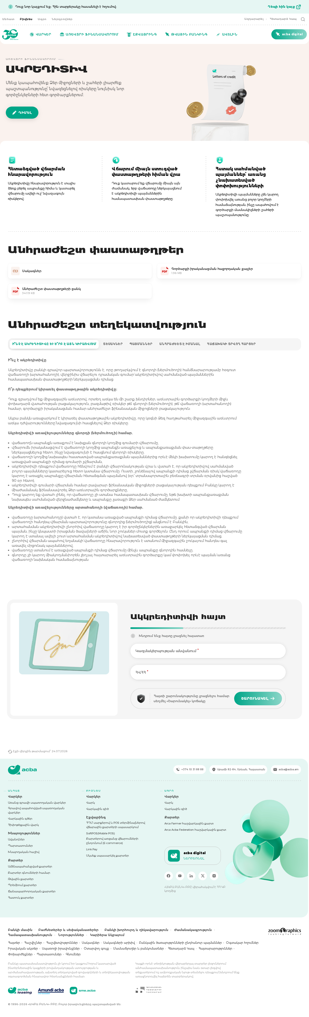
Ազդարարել (254, 19)
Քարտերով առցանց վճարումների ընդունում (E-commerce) (112, 841)
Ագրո (42, 19)
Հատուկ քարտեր (21, 897)
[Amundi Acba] (51, 990)
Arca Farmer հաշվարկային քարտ (189, 823)
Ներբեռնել (193, 858)
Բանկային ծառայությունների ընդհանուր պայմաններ (180, 943)
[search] (303, 19)
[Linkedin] (191, 876)
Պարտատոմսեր (20, 845)
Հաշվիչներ (33, 943)
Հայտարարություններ (215, 948)
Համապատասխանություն (30, 935)
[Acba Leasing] (20, 990)
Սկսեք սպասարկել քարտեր (107, 855)
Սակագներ (90, 943)
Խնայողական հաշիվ (23, 852)
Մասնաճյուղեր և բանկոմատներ (138, 948)
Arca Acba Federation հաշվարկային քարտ (195, 829)
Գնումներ (73, 954)
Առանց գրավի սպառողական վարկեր (37, 802)
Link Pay (91, 849)
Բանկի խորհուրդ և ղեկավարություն (136, 930)
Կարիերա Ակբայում (107, 935)
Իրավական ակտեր (23, 948)
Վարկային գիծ (97, 809)
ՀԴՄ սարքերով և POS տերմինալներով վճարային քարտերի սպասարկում (115, 825)
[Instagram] (214, 876)
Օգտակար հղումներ (242, 943)
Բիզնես (26, 19)
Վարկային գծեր (20, 818)
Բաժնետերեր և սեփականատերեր (68, 930)
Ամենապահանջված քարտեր (30, 866)
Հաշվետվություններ (62, 943)
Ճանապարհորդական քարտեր (32, 891)
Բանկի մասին (20, 930)
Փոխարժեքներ (20, 954)
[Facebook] (168, 876)
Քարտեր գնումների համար (29, 872)
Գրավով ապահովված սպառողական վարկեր (36, 810)
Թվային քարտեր (21, 879)
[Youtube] (180, 876)
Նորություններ (71, 935)
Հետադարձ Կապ (283, 19)
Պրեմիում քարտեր (22, 885)
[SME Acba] (83, 990)
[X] (202, 876)
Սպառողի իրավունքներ (61, 948)
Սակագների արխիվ (119, 943)
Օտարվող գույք (96, 948)
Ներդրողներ (62, 19)
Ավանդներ (16, 839)
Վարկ (90, 802)
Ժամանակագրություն (193, 930)
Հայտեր (14, 943)
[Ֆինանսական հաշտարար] (148, 989)
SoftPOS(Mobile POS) (100, 833)
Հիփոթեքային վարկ (23, 825)
